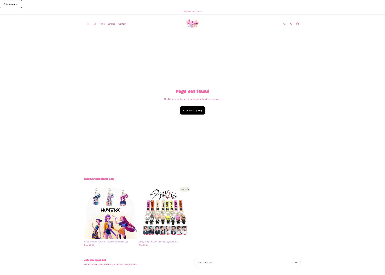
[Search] (95, 24)
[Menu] (87, 23)
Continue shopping (192, 110)
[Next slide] (132, 212)
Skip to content (11, 4)
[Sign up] (296, 262)
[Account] (291, 24)
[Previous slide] (88, 212)
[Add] (132, 234)
